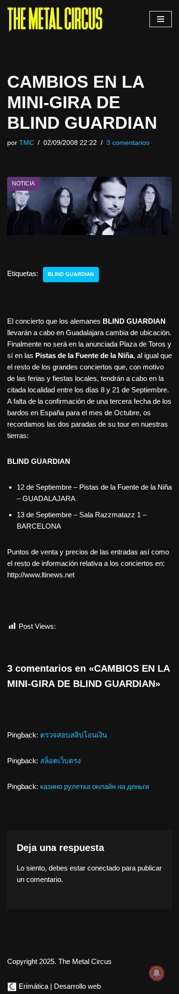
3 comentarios (127, 142)
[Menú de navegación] (160, 19)
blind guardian (71, 274)
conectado (103, 868)
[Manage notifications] (156, 973)
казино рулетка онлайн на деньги (94, 786)
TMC (26, 142)
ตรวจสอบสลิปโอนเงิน (73, 735)
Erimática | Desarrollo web (59, 986)
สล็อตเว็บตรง (60, 761)
